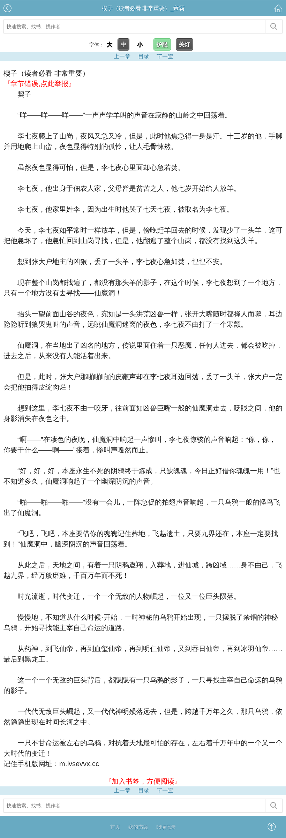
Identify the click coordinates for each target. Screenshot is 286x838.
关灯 (184, 44)
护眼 (162, 44)
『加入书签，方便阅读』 (143, 781)
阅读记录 (166, 827)
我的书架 (138, 827)
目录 (143, 56)
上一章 (122, 56)
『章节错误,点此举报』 (39, 84)
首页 (115, 827)
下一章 (164, 56)
